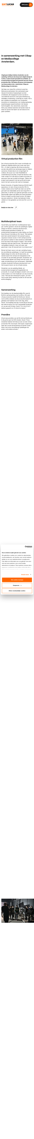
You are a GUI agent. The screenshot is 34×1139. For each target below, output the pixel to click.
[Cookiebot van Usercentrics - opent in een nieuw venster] (25, 547)
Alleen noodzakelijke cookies (17, 590)
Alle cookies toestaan (17, 580)
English (30, 10)
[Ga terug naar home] (7, 5)
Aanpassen (16, 585)
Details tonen (25, 574)
